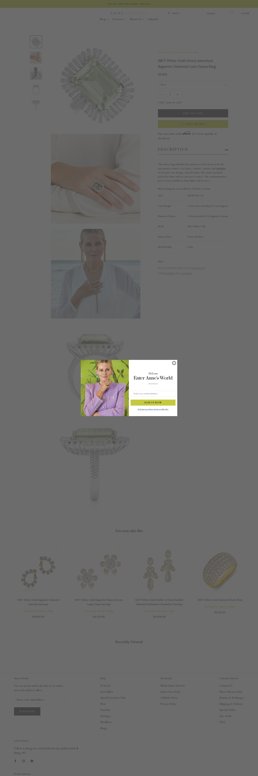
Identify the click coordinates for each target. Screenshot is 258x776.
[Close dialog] (174, 363)
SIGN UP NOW (153, 402)
